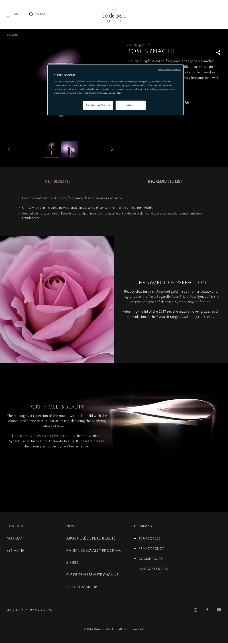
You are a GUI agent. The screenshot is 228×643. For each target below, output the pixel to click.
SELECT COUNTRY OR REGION (30, 610)
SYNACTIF (12, 35)
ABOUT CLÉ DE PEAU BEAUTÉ (91, 538)
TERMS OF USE (150, 538)
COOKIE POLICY (151, 559)
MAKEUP (14, 538)
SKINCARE (15, 526)
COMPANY (143, 526)
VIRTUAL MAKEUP (81, 587)
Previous (10, 149)
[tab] (58, 181)
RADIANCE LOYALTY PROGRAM (93, 551)
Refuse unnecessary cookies (169, 70)
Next (110, 149)
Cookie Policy (115, 93)
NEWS (71, 526)
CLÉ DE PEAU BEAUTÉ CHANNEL (93, 575)
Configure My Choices (98, 105)
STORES (72, 563)
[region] (115, 89)
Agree (130, 105)
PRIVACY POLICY (151, 548)
